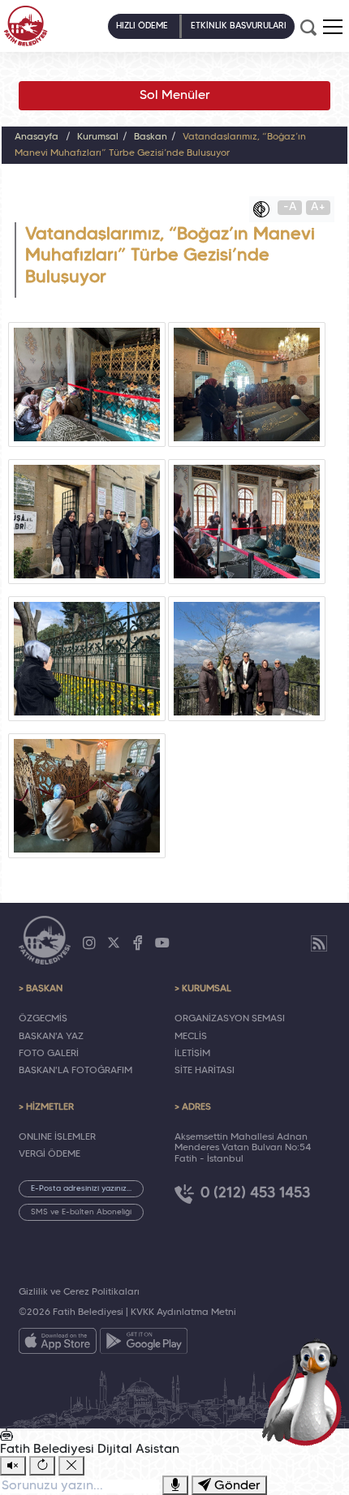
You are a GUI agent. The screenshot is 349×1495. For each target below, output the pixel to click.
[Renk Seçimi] (265, 209)
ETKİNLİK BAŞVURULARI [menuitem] (239, 26)
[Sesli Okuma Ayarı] (13, 1466)
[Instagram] (89, 943)
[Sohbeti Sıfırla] (42, 1466)
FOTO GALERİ (49, 1054)
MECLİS (190, 1037)
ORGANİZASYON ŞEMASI (229, 1019)
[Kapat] (71, 1466)
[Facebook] (138, 943)
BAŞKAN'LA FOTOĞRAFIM (75, 1071)
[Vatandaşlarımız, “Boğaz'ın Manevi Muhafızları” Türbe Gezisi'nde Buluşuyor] (86, 384)
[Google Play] (143, 1344)
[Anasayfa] (25, 26)
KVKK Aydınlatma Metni (183, 1312)
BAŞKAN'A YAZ (51, 1037)
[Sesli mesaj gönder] (175, 1485)
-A (290, 207)
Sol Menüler (175, 95)
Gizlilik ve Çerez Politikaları (79, 1292)
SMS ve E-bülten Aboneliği (81, 1212)
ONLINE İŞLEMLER (57, 1137)
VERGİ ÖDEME (49, 1154)
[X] (113, 943)
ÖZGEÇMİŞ (43, 1019)
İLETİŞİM (192, 1054)
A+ (318, 207)
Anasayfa (36, 137)
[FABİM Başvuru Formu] (305, 1391)
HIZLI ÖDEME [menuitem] (142, 26)
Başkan (150, 137)
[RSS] (319, 943)
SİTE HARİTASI (204, 1071)
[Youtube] (162, 943)
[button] (333, 26)
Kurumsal (97, 137)
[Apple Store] (58, 1344)
